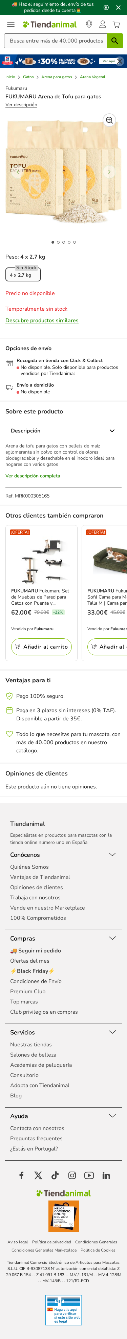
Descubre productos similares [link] (42, 320)
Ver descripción (21, 105)
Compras (22, 938)
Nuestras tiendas (31, 1044)
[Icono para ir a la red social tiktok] (55, 1175)
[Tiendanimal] (50, 24)
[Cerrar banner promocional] (118, 7)
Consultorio (24, 1075)
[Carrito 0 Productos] (116, 25)
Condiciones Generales (96, 1242)
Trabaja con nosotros (35, 897)
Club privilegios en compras (44, 1012)
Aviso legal (17, 1242)
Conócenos (25, 855)
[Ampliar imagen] (109, 120)
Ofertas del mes (29, 961)
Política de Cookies (98, 1250)
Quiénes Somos (29, 867)
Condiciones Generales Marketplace (44, 1250)
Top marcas (24, 1002)
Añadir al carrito (45, 647)
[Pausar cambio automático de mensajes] (106, 7)
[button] (102, 24)
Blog (16, 1095)
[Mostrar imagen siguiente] (109, 172)
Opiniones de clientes (36, 887)
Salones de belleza (33, 1055)
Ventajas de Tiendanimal (40, 877)
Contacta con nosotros (37, 1128)
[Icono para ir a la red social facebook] (21, 1175)
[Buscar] (115, 40)
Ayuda (19, 1116)
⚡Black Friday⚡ (32, 971)
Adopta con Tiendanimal (39, 1085)
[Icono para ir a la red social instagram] (72, 1175)
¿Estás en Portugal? (34, 1149)
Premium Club (27, 991)
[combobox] (63, 40)
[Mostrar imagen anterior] (17, 172)
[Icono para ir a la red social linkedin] (106, 1175)
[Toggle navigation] (11, 24)
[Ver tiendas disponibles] (89, 24)
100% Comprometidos (38, 918)
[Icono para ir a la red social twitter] (38, 1175)
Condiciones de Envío (36, 981)
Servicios (22, 1032)
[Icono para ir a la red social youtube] (89, 1175)
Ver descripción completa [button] (32, 476)
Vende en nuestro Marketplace (47, 908)
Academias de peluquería (41, 1065)
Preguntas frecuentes (36, 1138)
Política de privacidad (51, 1242)
